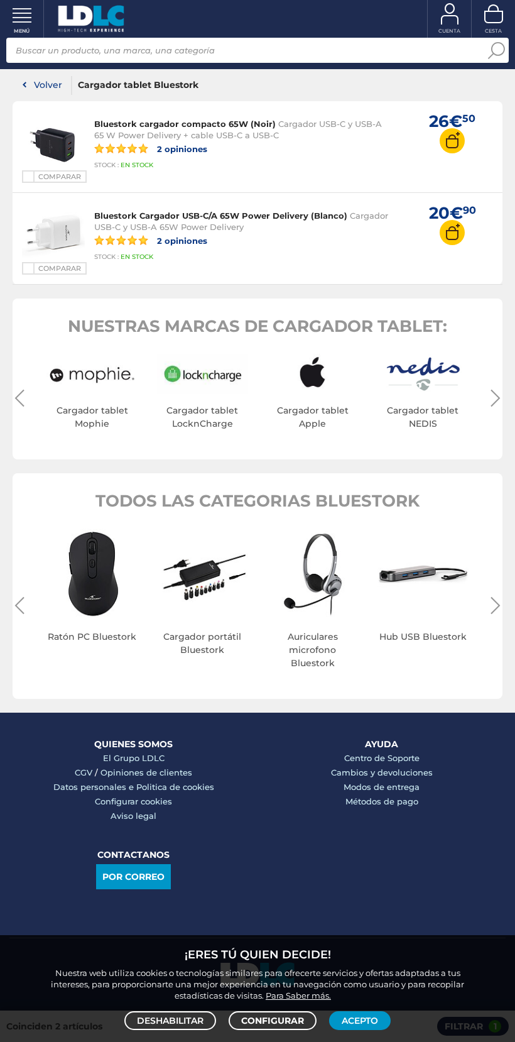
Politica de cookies (175, 787)
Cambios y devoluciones (382, 772)
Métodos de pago (381, 801)
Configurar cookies (133, 801)
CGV (83, 772)
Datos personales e (94, 787)
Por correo (133, 876)
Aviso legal (133, 816)
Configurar (272, 1020)
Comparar (59, 176)
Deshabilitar (170, 1020)
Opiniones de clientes (146, 772)
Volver (48, 84)
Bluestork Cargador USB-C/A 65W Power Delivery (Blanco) (220, 216)
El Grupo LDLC (134, 758)
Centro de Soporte (382, 758)
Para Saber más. (298, 995)
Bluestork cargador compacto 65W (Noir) (185, 124)
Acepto (360, 1020)
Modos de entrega (382, 787)
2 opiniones (180, 148)
